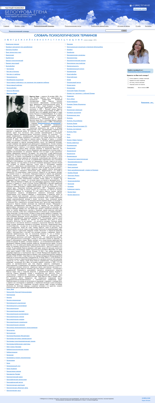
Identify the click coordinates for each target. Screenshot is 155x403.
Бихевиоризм (71, 71)
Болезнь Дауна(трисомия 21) (77, 126)
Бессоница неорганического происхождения (22, 327)
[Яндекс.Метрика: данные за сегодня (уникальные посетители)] (146, 400)
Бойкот (69, 107)
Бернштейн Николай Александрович (19, 292)
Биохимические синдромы (76, 55)
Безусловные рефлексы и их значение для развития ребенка (28, 82)
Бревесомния (72, 164)
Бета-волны (11, 330)
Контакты (148, 26)
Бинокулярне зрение (14, 371)
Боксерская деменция (74, 110)
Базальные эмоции (12, 44)
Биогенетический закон (15, 377)
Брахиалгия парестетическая (78, 159)
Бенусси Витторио (13, 90)
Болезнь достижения (74, 129)
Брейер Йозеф (73, 173)
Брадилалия (71, 148)
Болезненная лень (73, 115)
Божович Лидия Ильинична (76, 104)
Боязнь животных (73, 142)
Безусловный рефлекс (14, 85)
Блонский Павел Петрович (76, 90)
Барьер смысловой (12, 63)
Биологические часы (14, 390)
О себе (138, 26)
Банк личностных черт (13, 52)
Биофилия (70, 52)
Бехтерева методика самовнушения (19, 338)
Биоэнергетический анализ (76, 60)
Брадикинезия (72, 145)
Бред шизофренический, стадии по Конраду (83, 170)
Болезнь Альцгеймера (74, 121)
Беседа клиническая (14, 300)
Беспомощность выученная (16, 303)
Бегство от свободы (13, 74)
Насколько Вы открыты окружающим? (139, 71)
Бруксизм (71, 184)
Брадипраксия (72, 156)
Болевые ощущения (74, 112)
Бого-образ (71, 99)
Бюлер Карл (72, 192)
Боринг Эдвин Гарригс (74, 140)
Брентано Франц (73, 175)
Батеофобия (10, 66)
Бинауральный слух (13, 366)
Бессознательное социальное (17, 322)
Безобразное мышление (15, 80)
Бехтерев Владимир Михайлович (18, 336)
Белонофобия (11, 88)
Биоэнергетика (72, 58)
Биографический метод (15, 382)
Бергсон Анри (12, 93)
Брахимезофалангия (75, 162)
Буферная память (73, 189)
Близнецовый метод (74, 82)
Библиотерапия (12, 352)
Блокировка (71, 88)
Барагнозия (10, 55)
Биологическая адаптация (16, 385)
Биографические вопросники (17, 379)
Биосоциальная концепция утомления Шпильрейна (85, 47)
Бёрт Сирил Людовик (14, 347)
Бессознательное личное (15, 316)
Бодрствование (72, 101)
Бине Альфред (12, 368)
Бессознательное (13, 308)
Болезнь (70, 118)
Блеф (69, 80)
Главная (6, 26)
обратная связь (140, 9)
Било (8, 363)
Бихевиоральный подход (75, 69)
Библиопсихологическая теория (18, 349)
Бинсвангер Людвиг (13, 374)
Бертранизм (11, 295)
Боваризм (70, 96)
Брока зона (71, 178)
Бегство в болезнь (13, 71)
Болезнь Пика (71, 132)
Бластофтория (72, 77)
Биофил (70, 49)
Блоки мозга (71, 85)
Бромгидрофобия (74, 181)
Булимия (71, 186)
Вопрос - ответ (20, 26)
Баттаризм (10, 69)
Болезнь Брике (72, 123)
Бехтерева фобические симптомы (18, 344)
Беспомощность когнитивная (17, 305)
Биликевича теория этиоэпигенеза (18, 357)
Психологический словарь (44, 26)
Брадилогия (71, 153)
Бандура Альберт (12, 49)
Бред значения (73, 167)
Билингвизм (11, 360)
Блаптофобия (72, 74)
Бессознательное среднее (16, 325)
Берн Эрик (10, 289)
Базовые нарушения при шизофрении (19, 47)
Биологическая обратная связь (17, 388)
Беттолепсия (11, 333)
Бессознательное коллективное (17, 314)
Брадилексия (71, 151)
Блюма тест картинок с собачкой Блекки (81, 93)
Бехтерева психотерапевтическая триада (21, 341)
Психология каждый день (99, 26)
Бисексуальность (73, 66)
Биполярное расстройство (76, 63)
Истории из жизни (124, 26)
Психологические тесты (73, 26)
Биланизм (10, 355)
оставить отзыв (146, 398)
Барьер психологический (14, 60)
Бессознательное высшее (15, 311)
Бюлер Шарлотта (74, 194)
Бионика (70, 44)
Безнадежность (12, 77)
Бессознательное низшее (15, 319)
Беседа (9, 297)
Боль (68, 134)
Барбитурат (10, 58)
